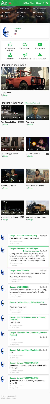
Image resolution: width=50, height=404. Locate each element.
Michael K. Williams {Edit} (27, 236)
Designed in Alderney (9, 396)
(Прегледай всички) (32, 103)
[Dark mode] (43, 3)
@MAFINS (41, 365)
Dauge (18, 28)
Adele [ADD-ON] (23, 270)
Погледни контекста (17, 241)
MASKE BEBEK (23, 287)
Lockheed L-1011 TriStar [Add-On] (30, 302)
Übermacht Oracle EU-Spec (27, 248)
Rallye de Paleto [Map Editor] (28, 350)
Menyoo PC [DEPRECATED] (27, 363)
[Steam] (16, 30)
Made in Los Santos (8, 398)
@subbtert (14, 365)
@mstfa (13, 238)
